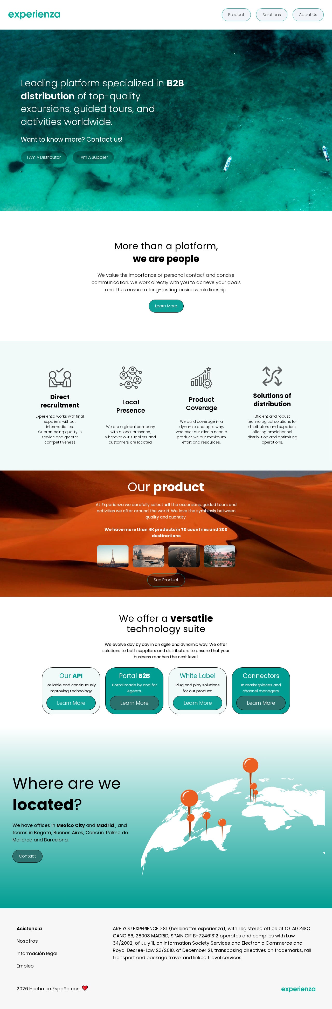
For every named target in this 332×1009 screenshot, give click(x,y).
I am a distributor (44, 157)
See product (166, 580)
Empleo (25, 966)
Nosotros (27, 941)
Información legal (37, 953)
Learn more (166, 306)
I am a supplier (93, 157)
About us (308, 15)
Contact (27, 856)
